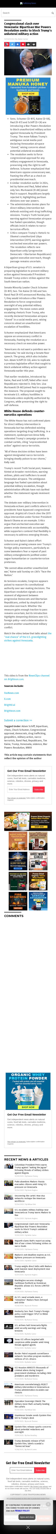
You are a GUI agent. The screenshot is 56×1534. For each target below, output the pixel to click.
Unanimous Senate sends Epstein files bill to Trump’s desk (33, 1416)
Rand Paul (21, 740)
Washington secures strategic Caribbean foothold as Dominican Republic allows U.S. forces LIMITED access (32, 1284)
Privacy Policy (22, 1511)
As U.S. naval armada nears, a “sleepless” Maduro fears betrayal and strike (31, 1300)
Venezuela (26, 744)
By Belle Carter (30, 1235)
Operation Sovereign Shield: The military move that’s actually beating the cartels (32, 1404)
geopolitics (10, 737)
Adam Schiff (28, 726)
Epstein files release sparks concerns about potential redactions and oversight (33, 1429)
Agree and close (27, 1517)
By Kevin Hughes (31, 1190)
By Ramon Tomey (31, 1176)
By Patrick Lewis (31, 1450)
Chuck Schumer (20, 729)
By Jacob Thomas (31, 1306)
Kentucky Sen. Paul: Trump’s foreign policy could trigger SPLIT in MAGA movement (32, 1314)
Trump (15, 744)
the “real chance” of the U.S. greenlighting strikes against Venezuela (28, 637)
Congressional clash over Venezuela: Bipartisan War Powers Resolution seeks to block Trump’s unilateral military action (32, 1228)
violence (37, 744)
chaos (7, 729)
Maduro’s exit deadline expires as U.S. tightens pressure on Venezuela (33, 1256)
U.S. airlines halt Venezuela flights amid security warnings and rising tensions (31, 1328)
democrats (21, 733)
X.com (7, 699)
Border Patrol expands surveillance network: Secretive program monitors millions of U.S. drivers (33, 1356)
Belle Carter (23, 39)
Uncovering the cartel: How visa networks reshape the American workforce (30, 1198)
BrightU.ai (9, 704)
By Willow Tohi (30, 1204)
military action (25, 737)
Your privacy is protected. (16, 798)
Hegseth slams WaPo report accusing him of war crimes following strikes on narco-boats (33, 1243)
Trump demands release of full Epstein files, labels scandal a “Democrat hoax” (30, 1444)
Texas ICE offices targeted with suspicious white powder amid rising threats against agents (32, 1342)
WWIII (29, 747)
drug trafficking (36, 733)
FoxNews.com (11, 693)
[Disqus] (28, 957)
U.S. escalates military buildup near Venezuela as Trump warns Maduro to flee (33, 1213)
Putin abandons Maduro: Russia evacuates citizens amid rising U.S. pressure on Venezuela (31, 1184)
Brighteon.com (12, 710)
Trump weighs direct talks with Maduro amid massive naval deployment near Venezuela (33, 1269)
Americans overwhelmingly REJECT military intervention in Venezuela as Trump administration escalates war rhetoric (32, 1388)
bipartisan (41, 726)
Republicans (35, 740)
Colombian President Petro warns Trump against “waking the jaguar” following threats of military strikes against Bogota (32, 1169)
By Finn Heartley (31, 1435)
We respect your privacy (39, 1486)
